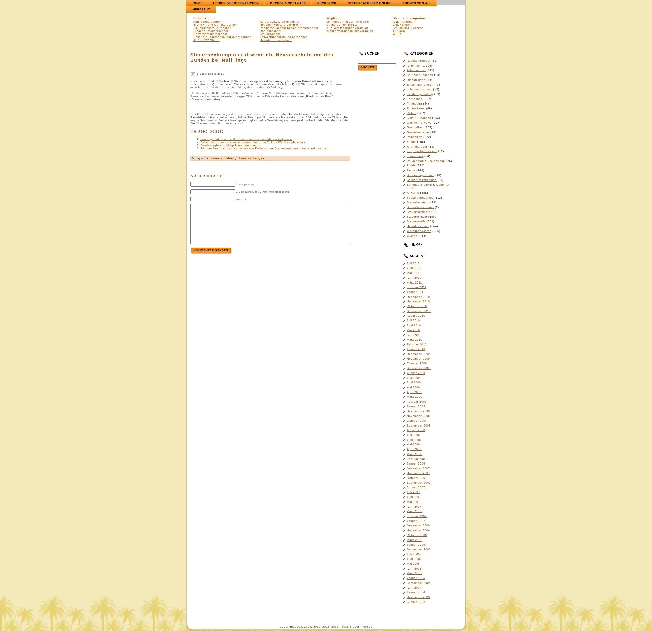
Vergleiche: (335, 18)
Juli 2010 (413, 320)
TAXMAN (399, 30)
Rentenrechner (271, 30)
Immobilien (414, 136)
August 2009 (416, 373)
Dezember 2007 (418, 468)
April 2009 (414, 392)
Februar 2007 (417, 516)
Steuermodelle (270, 33)
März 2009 (414, 396)
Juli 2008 (413, 434)
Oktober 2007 (417, 477)
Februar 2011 (416, 287)
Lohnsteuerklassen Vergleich (347, 21)
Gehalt (411, 113)
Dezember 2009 (418, 353)
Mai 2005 (413, 563)
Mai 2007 (413, 501)
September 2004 (419, 582)
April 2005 (414, 568)
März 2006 (414, 540)
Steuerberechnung (420, 207)
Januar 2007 (416, 520)
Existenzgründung (420, 94)
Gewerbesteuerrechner (210, 33)
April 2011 (414, 277)
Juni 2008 (414, 439)
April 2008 (414, 449)
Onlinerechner (204, 18)
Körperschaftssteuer (422, 151)
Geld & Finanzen (419, 117)
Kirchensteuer (417, 146)
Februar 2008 (417, 458)
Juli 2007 (413, 492)
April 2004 (414, 587)
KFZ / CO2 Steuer (206, 40)
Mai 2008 (413, 444)
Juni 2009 (414, 382)
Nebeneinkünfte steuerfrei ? (280, 24)
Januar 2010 (416, 349)
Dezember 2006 (418, 525)
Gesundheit (415, 127)
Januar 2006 (416, 544)
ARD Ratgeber (403, 21)
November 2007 (418, 473)
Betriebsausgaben (420, 74)
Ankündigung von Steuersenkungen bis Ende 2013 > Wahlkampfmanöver (253, 142)
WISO (397, 33)
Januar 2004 (416, 592)
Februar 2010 (417, 344)
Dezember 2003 (418, 597)
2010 (316, 626)
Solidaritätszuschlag (422, 180)
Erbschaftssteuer (419, 89)
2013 (345, 626)
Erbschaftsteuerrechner (210, 30)
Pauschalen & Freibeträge (426, 160)
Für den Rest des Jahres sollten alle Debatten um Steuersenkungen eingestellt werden (264, 148)
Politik (411, 165)
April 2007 (414, 506)
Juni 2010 (414, 325)
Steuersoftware (418, 216)
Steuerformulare (418, 211)
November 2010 (418, 301)
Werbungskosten (419, 231)
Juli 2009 (413, 377)
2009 (307, 626)
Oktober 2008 (417, 420)
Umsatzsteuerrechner (276, 40)
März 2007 (414, 511)
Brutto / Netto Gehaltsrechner (215, 24)
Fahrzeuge (415, 98)
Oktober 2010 (417, 306)
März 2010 (414, 339)
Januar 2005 (416, 578)
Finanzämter (416, 108)
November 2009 (418, 358)
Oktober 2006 (417, 535)
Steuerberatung (418, 202)
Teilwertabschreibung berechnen (284, 36)
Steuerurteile (416, 221)
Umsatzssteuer (418, 226)
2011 (325, 626)
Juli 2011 (413, 263)
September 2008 (419, 425)
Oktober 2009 (417, 363)
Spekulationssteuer (421, 197)
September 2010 (419, 311)
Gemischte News (419, 122)
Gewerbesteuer (418, 132)
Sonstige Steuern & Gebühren (429, 184)
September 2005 (419, 549)
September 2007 (419, 482)
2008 (298, 626)
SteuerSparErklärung (408, 27)
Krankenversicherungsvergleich (349, 30)
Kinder (411, 141)
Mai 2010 (413, 330)
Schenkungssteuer (420, 175)
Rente (411, 170)
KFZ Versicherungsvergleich (347, 27)
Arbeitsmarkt (416, 70)
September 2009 (419, 368)
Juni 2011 (414, 267)
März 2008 (414, 454)
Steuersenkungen (251, 158)
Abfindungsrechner (207, 21)
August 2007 (416, 487)
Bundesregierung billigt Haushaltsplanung (230, 145)
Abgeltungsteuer (419, 60)
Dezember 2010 (418, 296)
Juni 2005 (414, 558)
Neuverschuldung (223, 158)
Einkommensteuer (420, 84)
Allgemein (414, 65)
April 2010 (414, 334)
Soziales (413, 192)
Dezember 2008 (418, 411)
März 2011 (414, 282)
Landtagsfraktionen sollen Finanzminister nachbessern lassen (246, 139)
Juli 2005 (413, 554)
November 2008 (418, 415)
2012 (334, 626)
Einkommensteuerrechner (212, 27)
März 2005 (414, 573)
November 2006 (418, 530)
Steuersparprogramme (410, 18)
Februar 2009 (417, 401)
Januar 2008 (416, 463)
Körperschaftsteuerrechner (280, 21)
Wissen (412, 235)
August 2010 (416, 315)
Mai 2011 (413, 272)
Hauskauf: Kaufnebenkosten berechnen (222, 36)
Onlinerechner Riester (342, 24)
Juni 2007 (414, 496)
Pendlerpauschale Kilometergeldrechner (289, 27)
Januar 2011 (416, 291)
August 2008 (416, 430)
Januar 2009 (416, 406)
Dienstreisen (416, 79)
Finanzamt (414, 103)
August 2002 (416, 601)
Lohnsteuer (415, 156)
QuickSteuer (402, 24)
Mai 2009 (413, 387)
